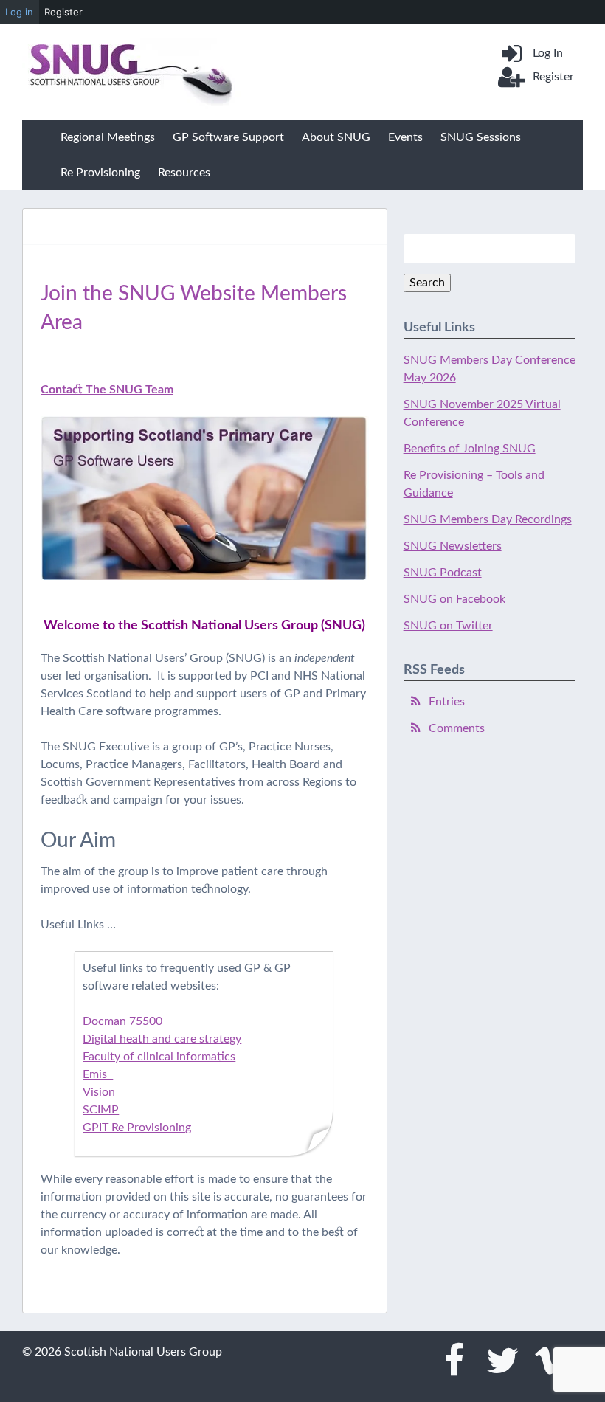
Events (405, 137)
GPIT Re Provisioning (137, 1127)
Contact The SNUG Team (107, 390)
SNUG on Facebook (454, 599)
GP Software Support (228, 137)
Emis (98, 1074)
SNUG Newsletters (453, 546)
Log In (548, 53)
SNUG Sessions (480, 137)
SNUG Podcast (443, 573)
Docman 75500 (122, 1021)
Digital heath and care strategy (162, 1039)
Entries (447, 702)
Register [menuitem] (63, 12)
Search (427, 283)
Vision (99, 1092)
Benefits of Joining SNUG (470, 449)
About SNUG (336, 137)
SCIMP (101, 1110)
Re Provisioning (100, 173)
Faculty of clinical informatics (159, 1057)
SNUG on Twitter (448, 626)
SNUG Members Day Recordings (488, 519)
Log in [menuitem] (19, 12)
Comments (457, 728)
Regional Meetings (107, 137)
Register (553, 77)
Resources (184, 173)
